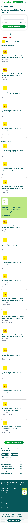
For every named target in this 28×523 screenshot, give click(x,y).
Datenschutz (4, 514)
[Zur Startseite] (6, 2)
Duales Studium (13, 492)
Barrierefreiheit (5, 519)
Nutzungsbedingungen (7, 516)
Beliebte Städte (5, 454)
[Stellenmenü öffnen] (25, 50)
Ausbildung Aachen (6, 461)
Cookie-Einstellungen (16, 514)
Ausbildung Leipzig (6, 471)
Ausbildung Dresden (6, 466)
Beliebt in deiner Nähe (7, 457)
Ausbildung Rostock (6, 473)
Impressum (14, 519)
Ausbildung (6, 6)
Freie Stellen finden (14, 26)
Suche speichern (14, 520)
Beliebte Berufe (14, 454)
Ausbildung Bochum (6, 464)
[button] (21, 22)
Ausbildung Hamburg (7, 468)
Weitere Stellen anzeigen (14, 442)
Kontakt (22, 519)
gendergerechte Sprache (10, 484)
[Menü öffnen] (25, 2)
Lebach (11, 6)
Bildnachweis (18, 516)
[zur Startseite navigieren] (1, 6)
